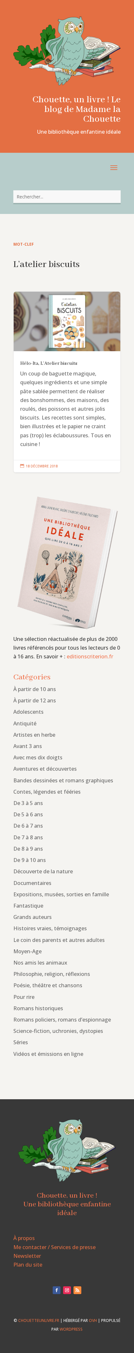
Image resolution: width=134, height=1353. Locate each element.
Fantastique (28, 905)
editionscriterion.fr (90, 656)
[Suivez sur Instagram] (67, 1290)
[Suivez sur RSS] (77, 1290)
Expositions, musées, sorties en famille (61, 894)
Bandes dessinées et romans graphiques (63, 780)
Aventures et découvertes (45, 768)
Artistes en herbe (34, 734)
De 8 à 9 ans (28, 848)
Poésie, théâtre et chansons (47, 985)
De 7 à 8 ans (28, 837)
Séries (20, 1042)
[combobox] (67, 196)
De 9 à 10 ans (29, 860)
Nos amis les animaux (40, 962)
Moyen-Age (27, 951)
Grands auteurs (32, 917)
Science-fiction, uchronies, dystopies (58, 1030)
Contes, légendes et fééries (47, 791)
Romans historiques (38, 1008)
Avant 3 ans (27, 746)
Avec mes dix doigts (37, 757)
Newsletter (27, 1255)
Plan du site (27, 1264)
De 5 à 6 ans (28, 814)
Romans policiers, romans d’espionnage (62, 1019)
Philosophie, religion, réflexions (51, 974)
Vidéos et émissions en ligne (48, 1053)
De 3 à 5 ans (28, 803)
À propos (24, 1238)
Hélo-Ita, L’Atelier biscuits (67, 382)
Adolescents (28, 711)
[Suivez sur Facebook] (56, 1290)
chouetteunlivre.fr (38, 1320)
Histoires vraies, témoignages (50, 928)
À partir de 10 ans (34, 689)
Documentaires (32, 883)
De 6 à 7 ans (28, 825)
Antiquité (24, 723)
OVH (93, 1320)
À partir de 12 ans (34, 700)
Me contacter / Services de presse (54, 1247)
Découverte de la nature (43, 871)
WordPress (71, 1329)
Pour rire (23, 997)
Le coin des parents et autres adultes (59, 940)
